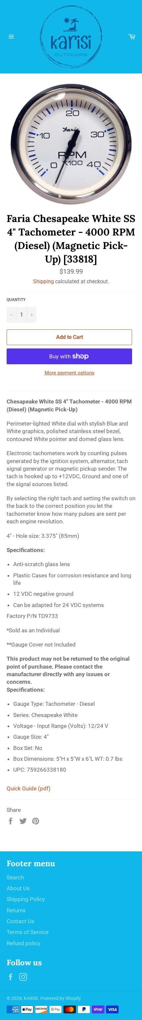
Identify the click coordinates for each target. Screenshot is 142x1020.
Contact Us (20, 921)
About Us (18, 888)
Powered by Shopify (60, 998)
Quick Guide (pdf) (29, 788)
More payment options (69, 373)
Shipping (43, 281)
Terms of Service (28, 932)
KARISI (31, 998)
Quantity (16, 299)
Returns (16, 910)
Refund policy (23, 943)
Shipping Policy (26, 899)
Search (15, 877)
